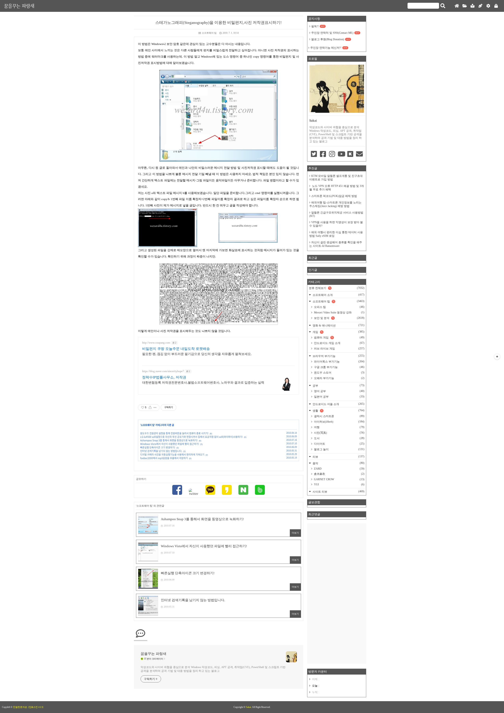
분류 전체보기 (336, 288)
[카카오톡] (210, 490)
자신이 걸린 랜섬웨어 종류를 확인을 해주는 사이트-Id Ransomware (335, 244)
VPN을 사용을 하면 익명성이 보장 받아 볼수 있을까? (336, 224)
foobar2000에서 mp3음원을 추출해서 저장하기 (164, 458)
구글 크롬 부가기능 (338, 367)
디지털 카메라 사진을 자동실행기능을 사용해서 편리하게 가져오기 (172, 454)
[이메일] (359, 154)
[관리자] (488, 6)
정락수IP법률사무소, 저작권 (164, 377)
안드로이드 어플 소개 (338, 404)
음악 (338, 463)
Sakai (248, 707)
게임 (338, 332)
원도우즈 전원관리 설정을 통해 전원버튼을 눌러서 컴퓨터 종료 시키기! (174, 433)
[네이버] (243, 490)
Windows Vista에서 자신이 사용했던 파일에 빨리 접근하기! (169, 444)
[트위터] (194, 492)
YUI (338, 484)
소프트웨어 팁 (209, 33)
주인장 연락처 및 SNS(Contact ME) (335, 32)
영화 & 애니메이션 (338, 325)
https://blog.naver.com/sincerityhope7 (163, 371)
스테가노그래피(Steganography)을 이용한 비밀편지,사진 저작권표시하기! (218, 22)
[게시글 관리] (155, 407)
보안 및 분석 (338, 318)
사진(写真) (338, 432)
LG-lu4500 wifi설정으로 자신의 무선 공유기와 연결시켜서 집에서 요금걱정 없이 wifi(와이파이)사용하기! (191, 437)
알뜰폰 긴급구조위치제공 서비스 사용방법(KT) (336, 214)
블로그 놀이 (338, 449)
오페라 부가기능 (338, 378)
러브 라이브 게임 (338, 348)
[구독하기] (497, 357)
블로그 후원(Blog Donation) (330, 39)
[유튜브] (341, 154)
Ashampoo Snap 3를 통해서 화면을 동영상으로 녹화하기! (169, 440)
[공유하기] (150, 407)
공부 (338, 385)
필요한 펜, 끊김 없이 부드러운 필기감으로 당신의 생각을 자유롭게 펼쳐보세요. (197, 354)
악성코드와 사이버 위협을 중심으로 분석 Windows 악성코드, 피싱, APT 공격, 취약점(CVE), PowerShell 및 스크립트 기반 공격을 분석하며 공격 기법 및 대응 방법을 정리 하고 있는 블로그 (213, 669)
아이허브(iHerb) (338, 421)
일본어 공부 (338, 396)
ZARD (338, 468)
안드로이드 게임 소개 (338, 343)
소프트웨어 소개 (338, 294)
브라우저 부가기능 (338, 356)
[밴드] (260, 490)
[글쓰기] (480, 6)
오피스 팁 (338, 307)
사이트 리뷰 (338, 491)
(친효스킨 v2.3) (35, 707)
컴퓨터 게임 (338, 337)
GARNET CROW (338, 479)
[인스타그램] (332, 154)
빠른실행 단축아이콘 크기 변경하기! (157, 447)
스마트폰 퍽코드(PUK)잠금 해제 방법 (334, 196)
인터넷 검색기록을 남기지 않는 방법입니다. (161, 451)
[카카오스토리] (227, 490)
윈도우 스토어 (338, 372)
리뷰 (338, 456)
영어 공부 (338, 391)
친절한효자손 (20, 707)
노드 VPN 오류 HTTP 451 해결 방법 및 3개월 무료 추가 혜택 (336, 188)
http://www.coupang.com (156, 342)
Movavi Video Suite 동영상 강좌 (338, 312)
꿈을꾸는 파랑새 (19, 6)
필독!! (318, 26)
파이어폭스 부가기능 (338, 361)
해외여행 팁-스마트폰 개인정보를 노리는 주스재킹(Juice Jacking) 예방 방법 (335, 204)
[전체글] (465, 6)
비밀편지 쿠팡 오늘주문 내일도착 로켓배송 (176, 349)
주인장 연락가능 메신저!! (328, 47)
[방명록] (472, 6)
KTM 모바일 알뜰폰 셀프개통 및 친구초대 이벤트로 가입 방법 (336, 177)
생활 (338, 410)
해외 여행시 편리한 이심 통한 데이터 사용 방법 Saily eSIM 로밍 (336, 234)
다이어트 (338, 443)
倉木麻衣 (338, 473)
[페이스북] (177, 490)
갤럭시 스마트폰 (338, 416)
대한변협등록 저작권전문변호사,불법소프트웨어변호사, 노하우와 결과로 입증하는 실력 (203, 382)
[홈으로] (457, 6)
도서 (338, 438)
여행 (338, 427)
